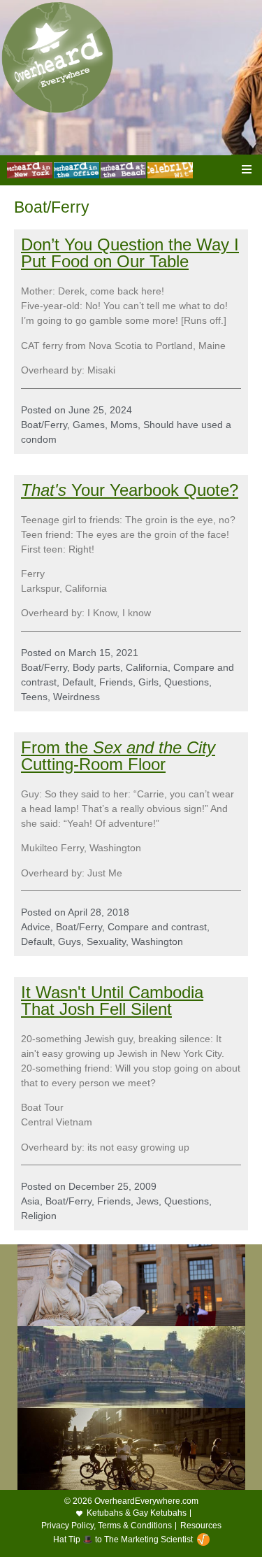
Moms (124, 424)
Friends (116, 682)
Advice (35, 926)
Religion (39, 1215)
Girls (148, 682)
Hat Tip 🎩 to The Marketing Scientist (123, 1539)
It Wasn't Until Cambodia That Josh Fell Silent (112, 1000)
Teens (34, 696)
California (147, 667)
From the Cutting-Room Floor (118, 756)
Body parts (96, 667)
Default (78, 682)
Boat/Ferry (44, 424)
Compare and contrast (157, 926)
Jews (147, 1201)
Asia (30, 1201)
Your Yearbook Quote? (129, 490)
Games (89, 424)
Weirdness (76, 696)
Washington (157, 941)
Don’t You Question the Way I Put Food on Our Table (130, 253)
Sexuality (106, 941)
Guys (69, 941)
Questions (186, 682)
